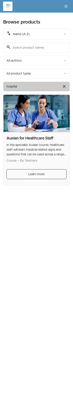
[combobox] (36, 34)
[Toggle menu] (66, 6)
